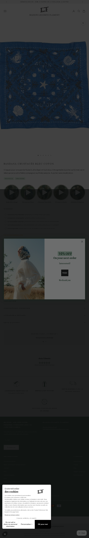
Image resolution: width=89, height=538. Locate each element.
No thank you (65, 280)
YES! (64, 273)
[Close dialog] (82, 242)
